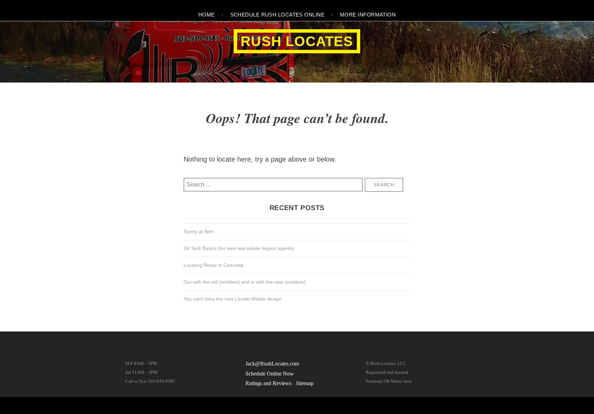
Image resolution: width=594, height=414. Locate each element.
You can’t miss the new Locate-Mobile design (233, 299)
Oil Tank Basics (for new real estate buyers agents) (239, 248)
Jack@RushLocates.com (272, 364)
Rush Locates (297, 41)
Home (206, 15)
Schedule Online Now (269, 374)
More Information (368, 15)
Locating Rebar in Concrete (213, 265)
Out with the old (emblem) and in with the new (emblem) (245, 282)
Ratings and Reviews (268, 383)
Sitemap (305, 383)
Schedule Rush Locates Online (277, 15)
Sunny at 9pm (199, 231)
